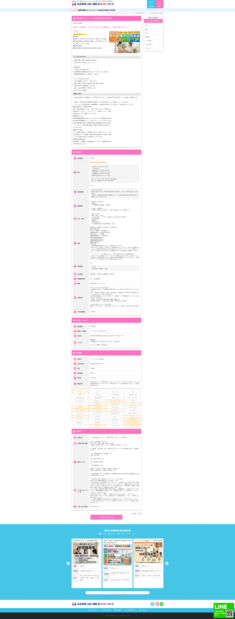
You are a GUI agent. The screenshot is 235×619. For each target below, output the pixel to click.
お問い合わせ (143, 610)
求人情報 (133, 13)
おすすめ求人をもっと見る (128, 593)
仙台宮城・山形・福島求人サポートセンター (117, 13)
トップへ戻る (230, 614)
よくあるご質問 (105, 610)
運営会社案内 (117, 610)
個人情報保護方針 (130, 610)
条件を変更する (153, 21)
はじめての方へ (92, 610)
